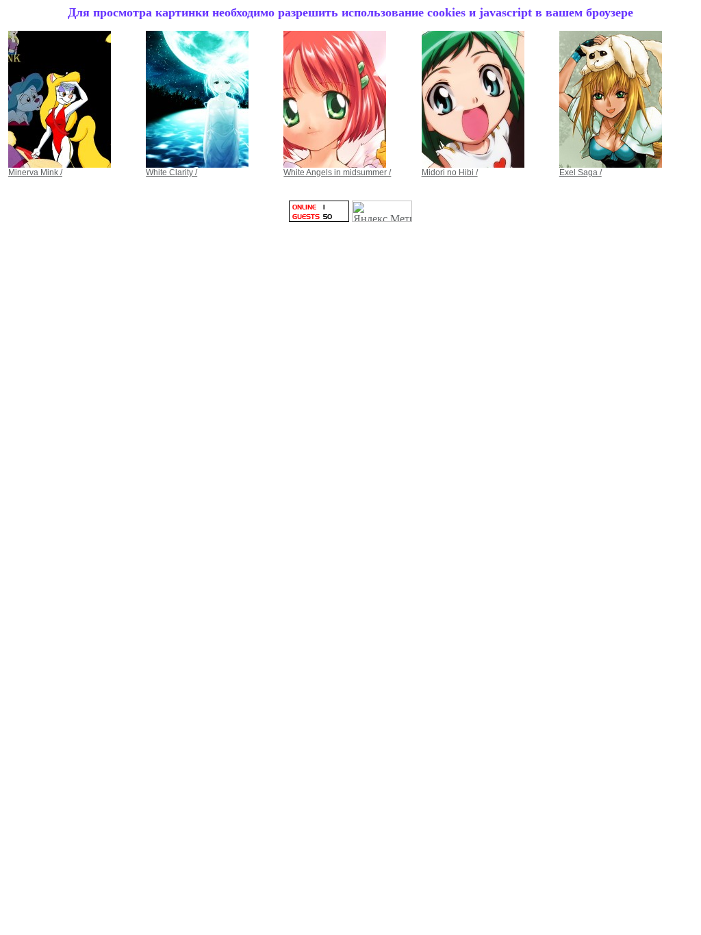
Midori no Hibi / (450, 172)
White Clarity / (171, 172)
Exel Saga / (580, 172)
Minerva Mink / (35, 172)
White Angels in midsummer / (337, 172)
